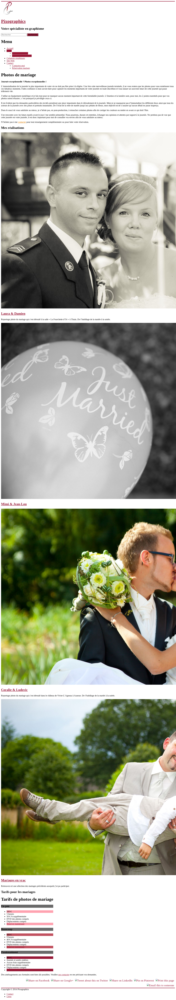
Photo (9, 51)
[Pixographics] (8, 14)
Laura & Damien (13, 313)
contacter (22, 122)
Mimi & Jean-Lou (14, 504)
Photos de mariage (20, 53)
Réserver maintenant (15, 924)
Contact (10, 63)
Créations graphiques (16, 58)
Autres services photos (22, 56)
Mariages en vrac (13, 880)
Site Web (10, 61)
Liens (9, 996)
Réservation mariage (21, 68)
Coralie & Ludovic (14, 690)
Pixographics (13, 21)
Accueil (10, 48)
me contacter (63, 974)
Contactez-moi (18, 65)
